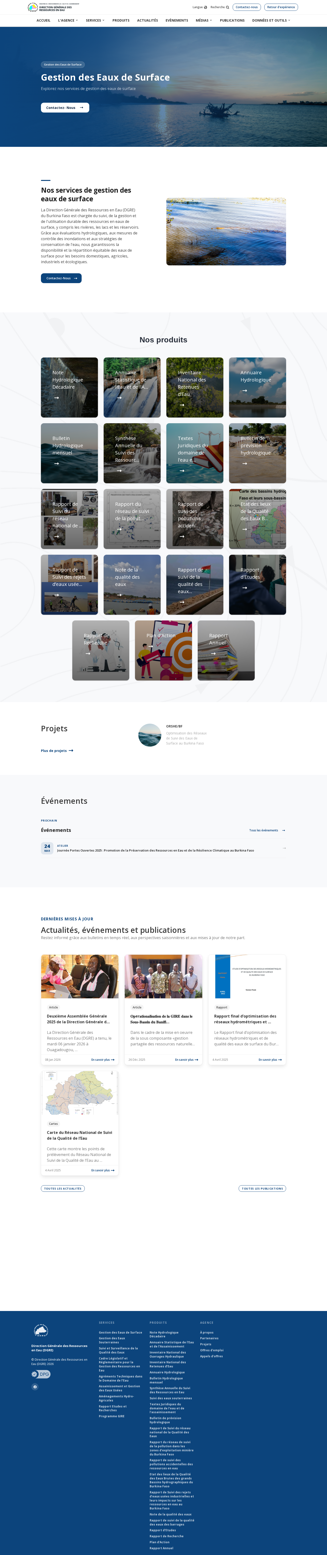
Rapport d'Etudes (163, 1530)
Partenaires (209, 1338)
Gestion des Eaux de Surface (120, 1333)
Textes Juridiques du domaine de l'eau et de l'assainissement (167, 1408)
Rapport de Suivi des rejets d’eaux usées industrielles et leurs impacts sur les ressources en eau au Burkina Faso (172, 1500)
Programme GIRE (111, 1416)
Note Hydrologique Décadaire (164, 1335)
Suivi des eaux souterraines (171, 1398)
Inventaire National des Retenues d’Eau (168, 1364)
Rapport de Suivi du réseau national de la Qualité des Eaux (170, 1432)
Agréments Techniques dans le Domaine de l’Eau (120, 1378)
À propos (207, 1333)
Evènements (177, 20)
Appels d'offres (211, 1356)
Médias (202, 20)
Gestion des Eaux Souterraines (112, 1340)
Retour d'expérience (281, 7)
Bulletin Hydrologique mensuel (166, 1380)
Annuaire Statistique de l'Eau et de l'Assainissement (172, 1344)
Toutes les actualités (63, 1188)
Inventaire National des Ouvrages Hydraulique (168, 1354)
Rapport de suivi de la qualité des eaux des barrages (172, 1522)
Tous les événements (263, 830)
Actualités (147, 20)
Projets (205, 1344)
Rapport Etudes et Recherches (113, 1408)
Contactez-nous (247, 7)
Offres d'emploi (212, 1350)
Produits (121, 20)
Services (93, 20)
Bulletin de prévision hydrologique (165, 1420)
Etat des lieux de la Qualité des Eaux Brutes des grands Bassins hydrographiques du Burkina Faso (171, 1480)
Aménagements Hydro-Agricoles (116, 1398)
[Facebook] (35, 1386)
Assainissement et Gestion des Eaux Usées (119, 1388)
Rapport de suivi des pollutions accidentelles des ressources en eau (171, 1464)
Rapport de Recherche (167, 1536)
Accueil (44, 20)
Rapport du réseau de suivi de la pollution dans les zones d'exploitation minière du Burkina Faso (172, 1448)
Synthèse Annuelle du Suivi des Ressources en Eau (170, 1390)
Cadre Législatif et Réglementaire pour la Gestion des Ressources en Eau (119, 1364)
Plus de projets (54, 750)
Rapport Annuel (161, 1548)
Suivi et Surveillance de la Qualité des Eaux (118, 1350)
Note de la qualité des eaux (171, 1514)
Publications (232, 20)
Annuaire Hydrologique (167, 1372)
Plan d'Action (159, 1542)
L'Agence (66, 20)
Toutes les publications (262, 1188)
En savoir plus (100, 1060)
